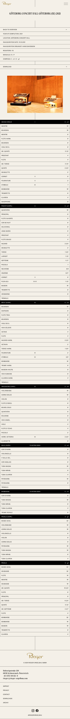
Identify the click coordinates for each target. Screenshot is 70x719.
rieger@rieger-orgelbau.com (15, 679)
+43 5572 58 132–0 (10, 676)
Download (7, 67)
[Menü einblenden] (66, 3)
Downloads (7, 698)
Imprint (6, 686)
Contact (6, 694)
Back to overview (10, 29)
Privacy (6, 690)
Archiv (5, 702)
